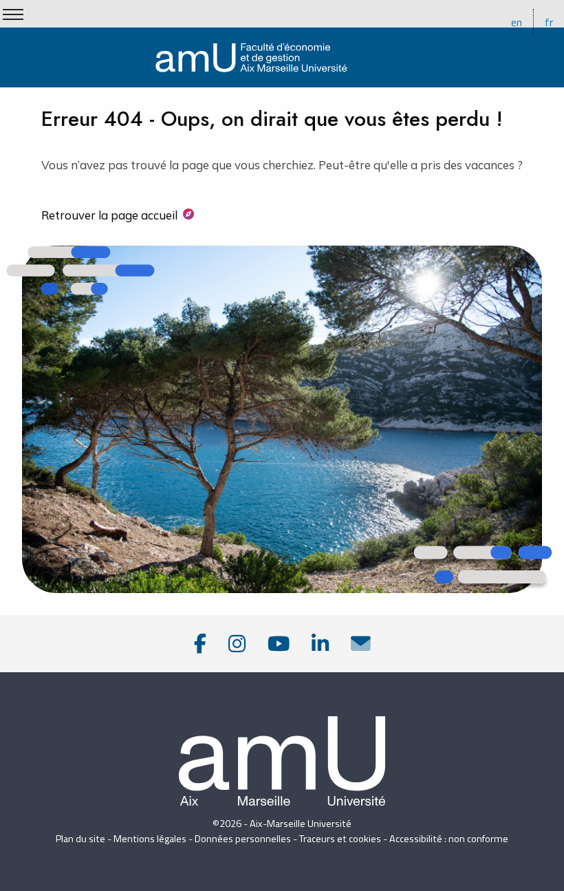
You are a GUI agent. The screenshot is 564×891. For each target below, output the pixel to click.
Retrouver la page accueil (109, 215)
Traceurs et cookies (340, 838)
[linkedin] (320, 643)
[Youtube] (279, 643)
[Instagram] (237, 643)
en (516, 22)
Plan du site (80, 838)
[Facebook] (200, 643)
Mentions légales (149, 838)
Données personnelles (243, 838)
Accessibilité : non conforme (448, 838)
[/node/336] (361, 643)
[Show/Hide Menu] (13, 14)
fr (549, 22)
